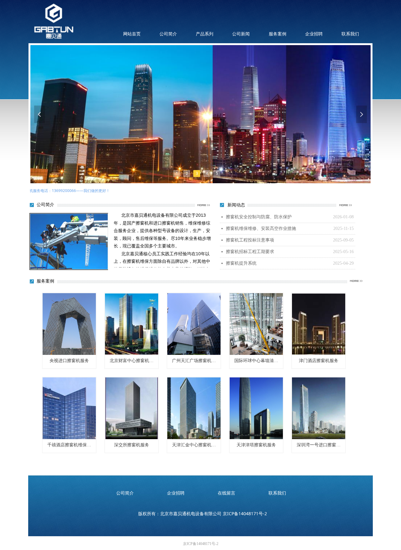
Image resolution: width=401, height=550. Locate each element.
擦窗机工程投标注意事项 (250, 240)
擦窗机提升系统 (241, 263)
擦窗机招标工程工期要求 (250, 251)
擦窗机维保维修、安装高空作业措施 (261, 228)
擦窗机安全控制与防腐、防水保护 (259, 217)
